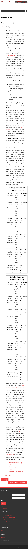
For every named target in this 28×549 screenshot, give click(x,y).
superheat (21, 431)
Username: (3, 495)
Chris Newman (8, 23)
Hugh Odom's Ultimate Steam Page (10, 519)
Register (2, 506)
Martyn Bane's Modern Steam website (11, 521)
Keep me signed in (6, 500)
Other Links (5, 524)
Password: (3, 498)
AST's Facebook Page (7, 515)
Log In (3, 503)
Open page (8, 475)
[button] (14, 27)
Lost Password (4, 508)
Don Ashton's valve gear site (9, 517)
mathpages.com (10, 55)
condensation (10, 454)
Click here (3, 531)
